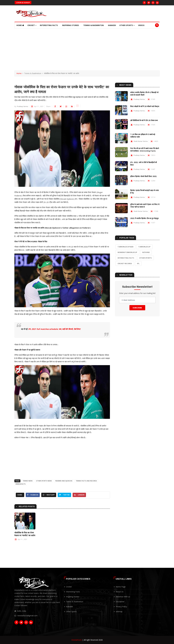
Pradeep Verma (22, 106)
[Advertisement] (87, 47)
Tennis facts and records (86, 481)
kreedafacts (21, 484)
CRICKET (31, 25)
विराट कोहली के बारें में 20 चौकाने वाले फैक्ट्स (144, 106)
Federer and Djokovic (64, 481)
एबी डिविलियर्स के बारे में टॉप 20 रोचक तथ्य (144, 120)
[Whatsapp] (66, 106)
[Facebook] (144, 2)
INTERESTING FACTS (49, 25)
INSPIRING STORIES (70, 25)
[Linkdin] (157, 2)
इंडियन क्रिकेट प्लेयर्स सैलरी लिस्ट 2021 (143, 176)
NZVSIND (146, 252)
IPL (138, 263)
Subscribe (137, 307)
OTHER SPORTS (126, 25)
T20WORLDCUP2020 (125, 247)
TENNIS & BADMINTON (93, 25)
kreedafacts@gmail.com (27, 615)
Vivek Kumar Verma (141, 141)
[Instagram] (153, 2)
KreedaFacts (76, 640)
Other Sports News (44, 481)
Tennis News (28, 481)
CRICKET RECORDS (125, 263)
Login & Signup (23, 2)
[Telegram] (77, 106)
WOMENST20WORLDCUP (127, 252)
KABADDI (112, 25)
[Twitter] (148, 2)
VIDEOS (141, 25)
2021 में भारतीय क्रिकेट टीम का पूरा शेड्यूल (144, 218)
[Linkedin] (72, 106)
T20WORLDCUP (144, 247)
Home (19, 25)
